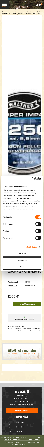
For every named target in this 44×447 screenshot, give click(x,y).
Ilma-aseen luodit (25, 12)
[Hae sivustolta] (37, 4)
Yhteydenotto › (22, 411)
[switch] (38, 224)
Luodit (14, 12)
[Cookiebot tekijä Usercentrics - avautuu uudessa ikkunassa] (31, 178)
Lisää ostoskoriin (28, 304)
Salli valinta (22, 260)
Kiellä (22, 267)
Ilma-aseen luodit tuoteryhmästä (21, 353)
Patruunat (5, 12)
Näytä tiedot (31, 247)
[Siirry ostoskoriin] (40, 5)
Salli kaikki (22, 254)
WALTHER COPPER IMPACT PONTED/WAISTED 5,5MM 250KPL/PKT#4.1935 (21, 13)
